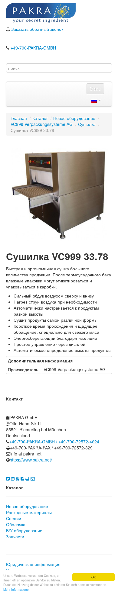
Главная (19, 118)
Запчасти (15, 536)
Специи (13, 518)
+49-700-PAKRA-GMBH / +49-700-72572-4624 (54, 442)
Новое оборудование (74, 118)
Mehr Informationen (17, 589)
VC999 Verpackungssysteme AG (42, 124)
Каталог (40, 118)
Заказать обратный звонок (37, 29)
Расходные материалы (29, 512)
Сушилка (87, 124)
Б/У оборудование (24, 530)
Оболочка (15, 524)
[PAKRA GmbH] (41, 11)
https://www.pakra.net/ (31, 460)
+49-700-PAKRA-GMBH (33, 48)
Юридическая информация (33, 564)
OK (93, 577)
